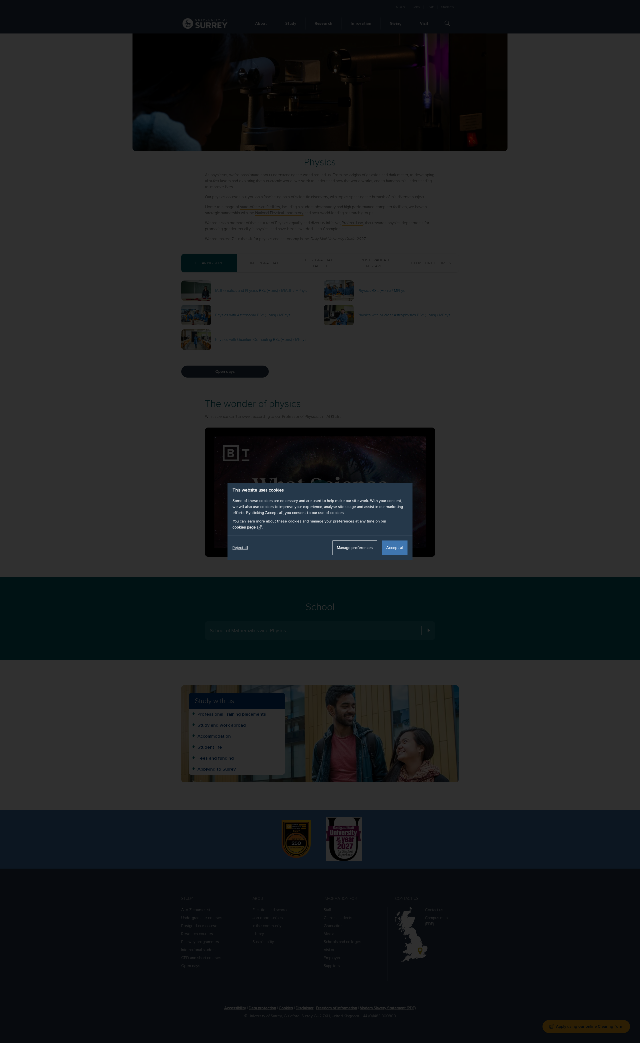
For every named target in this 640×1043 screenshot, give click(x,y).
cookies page (244, 527)
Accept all (395, 547)
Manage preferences (355, 547)
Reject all (240, 547)
